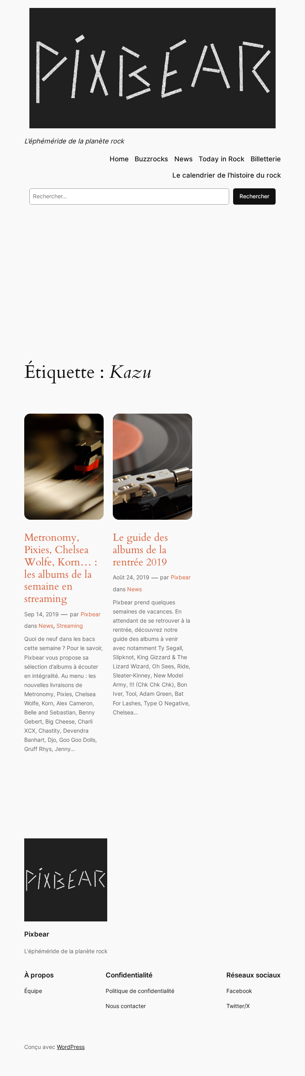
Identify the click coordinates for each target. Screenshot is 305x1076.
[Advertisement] (152, 275)
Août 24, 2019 (131, 577)
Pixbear (90, 614)
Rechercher (254, 196)
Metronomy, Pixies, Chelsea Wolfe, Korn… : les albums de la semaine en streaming (60, 568)
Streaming (69, 625)
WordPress (71, 1046)
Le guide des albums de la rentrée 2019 (140, 550)
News (46, 625)
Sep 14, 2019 (41, 614)
